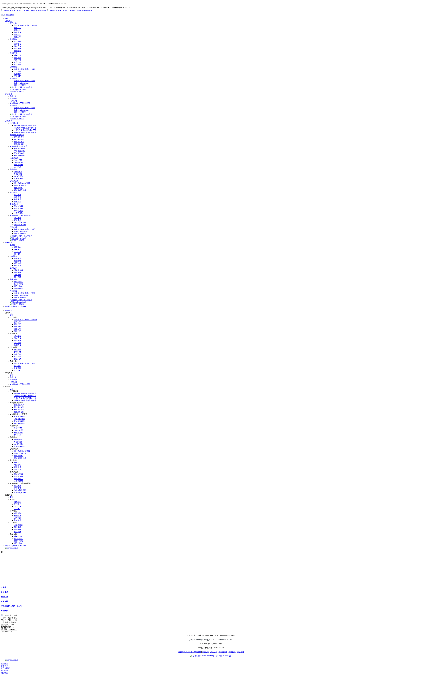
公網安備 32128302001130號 (203, 656)
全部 (11, 315)
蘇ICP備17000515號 (223, 656)
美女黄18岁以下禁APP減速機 (189, 652)
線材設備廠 (223, 652)
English (15, 548)
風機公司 (232, 652)
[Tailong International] (18, 89)
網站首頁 (8, 18)
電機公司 (205, 652)
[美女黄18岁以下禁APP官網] (21, 87)
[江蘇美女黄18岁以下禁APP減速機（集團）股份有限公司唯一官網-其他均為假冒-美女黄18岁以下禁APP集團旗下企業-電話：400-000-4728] (211, 10)
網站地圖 (4, 673)
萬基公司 (213, 652)
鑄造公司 (240, 652)
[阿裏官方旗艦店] (17, 92)
